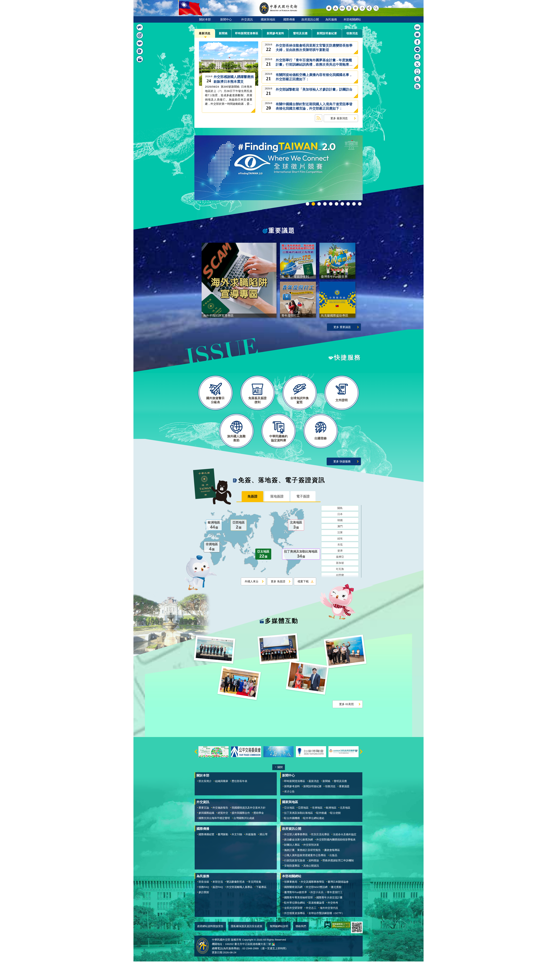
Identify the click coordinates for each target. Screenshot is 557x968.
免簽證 (252, 496)
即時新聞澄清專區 (246, 33)
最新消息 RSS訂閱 (318, 118)
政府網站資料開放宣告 (210, 926)
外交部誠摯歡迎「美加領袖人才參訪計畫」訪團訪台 (314, 91)
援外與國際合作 (241, 812)
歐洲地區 (214, 525)
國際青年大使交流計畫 (329, 897)
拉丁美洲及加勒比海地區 (301, 554)
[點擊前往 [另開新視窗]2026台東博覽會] (278, 751)
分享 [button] (369, 8)
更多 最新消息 (339, 118)
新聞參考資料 (275, 33)
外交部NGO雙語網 (317, 886)
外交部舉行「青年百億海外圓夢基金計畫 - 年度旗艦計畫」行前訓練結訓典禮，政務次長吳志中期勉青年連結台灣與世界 (314, 62)
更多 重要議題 (342, 326)
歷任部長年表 (239, 781)
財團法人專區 (292, 844)
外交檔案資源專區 (294, 913)
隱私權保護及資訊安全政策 (246, 926)
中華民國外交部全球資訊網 (278, 8)
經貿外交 (223, 812)
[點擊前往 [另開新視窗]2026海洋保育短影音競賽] (246, 751)
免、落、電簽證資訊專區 (359, 203)
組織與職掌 (221, 781)
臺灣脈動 (223, 834)
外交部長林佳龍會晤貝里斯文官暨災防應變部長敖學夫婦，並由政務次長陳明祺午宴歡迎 (314, 47)
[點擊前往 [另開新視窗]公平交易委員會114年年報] (213, 751)
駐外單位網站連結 (313, 818)
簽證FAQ (218, 886)
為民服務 (331, 19)
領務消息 (352, 33)
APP (417, 71)
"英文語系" (342, 8)
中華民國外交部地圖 (273, 944)
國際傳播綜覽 (206, 834)
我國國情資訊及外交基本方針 (249, 807)
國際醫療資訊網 (293, 886)
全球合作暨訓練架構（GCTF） (326, 913)
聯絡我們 (301, 926)
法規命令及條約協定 (344, 834)
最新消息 (204, 33)
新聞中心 (226, 19)
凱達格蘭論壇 (316, 902)
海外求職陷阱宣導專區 (342, 203)
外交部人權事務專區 (296, 834)
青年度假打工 (335, 892)
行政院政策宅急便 (294, 860)
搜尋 (376, 8)
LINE (417, 49)
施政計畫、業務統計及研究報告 (302, 849)
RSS (417, 86)
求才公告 (289, 791)
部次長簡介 (205, 781)
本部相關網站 (352, 19)
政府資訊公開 (310, 19)
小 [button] (362, 8)
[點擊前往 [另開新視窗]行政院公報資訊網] (343, 751)
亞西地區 (239, 525)
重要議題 (344, 786)
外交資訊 (247, 19)
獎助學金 (258, 812)
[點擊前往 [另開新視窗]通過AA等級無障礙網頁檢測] (340, 924)
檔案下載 (303, 581)
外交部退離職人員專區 (239, 886)
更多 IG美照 (346, 704)
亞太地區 (263, 554)
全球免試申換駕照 (354, 203)
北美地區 (296, 525)
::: (138, 19)
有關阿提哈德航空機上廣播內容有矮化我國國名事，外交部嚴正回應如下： (314, 77)
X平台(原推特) (417, 64)
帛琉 (340, 544)
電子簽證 (303, 496)
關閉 (280, 767)
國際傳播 (289, 19)
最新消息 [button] (139, 27)
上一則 (195, 751)
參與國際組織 (206, 812)
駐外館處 (321, 812)
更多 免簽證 (278, 581)
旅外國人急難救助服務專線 (417, 27)
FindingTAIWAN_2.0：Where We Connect (313, 203)
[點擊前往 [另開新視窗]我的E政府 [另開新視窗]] (327, 924)
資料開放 (314, 860)
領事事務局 (290, 881)
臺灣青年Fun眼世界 (295, 892)
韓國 (340, 520)
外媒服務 (251, 834)
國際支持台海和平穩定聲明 (214, 818)
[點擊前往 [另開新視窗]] (278, 168)
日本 (340, 514)
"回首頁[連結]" (329, 8)
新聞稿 (223, 33)
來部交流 (218, 881)
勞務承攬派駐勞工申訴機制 (338, 860)
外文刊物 (237, 834)
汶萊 (340, 532)
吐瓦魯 (340, 568)
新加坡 (340, 562)
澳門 (340, 526)
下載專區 (261, 886)
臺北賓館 (336, 886)
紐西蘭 (340, 575)
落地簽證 (277, 496)
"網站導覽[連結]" (335, 8)
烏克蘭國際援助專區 (348, 203)
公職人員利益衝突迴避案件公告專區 (305, 855)
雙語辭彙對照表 (235, 881)
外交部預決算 (311, 844)
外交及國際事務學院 (312, 881)
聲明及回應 (300, 33)
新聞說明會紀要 (327, 33)
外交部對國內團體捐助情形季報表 (336, 839)
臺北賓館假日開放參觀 (307, 203)
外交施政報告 (220, 807)
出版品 (333, 855)
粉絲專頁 (417, 42)
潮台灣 (263, 834)
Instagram (417, 57)
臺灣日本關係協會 (338, 881)
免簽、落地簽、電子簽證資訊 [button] (139, 51)
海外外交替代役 (329, 907)
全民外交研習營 (293, 907)
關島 (340, 507)
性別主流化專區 (320, 834)
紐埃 (340, 538)
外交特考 (333, 902)
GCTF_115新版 (319, 203)
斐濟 (340, 550)
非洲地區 (212, 546)
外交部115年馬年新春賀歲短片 (330, 203)
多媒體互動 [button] (139, 59)
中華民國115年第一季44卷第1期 (325, 203)
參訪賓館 (204, 892)
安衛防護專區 (292, 865)
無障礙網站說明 (279, 926)
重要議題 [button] (139, 35)
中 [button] (355, 8)
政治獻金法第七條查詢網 (298, 839)
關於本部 (205, 19)
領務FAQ (204, 886)
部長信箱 (417, 34)
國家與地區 (268, 19)
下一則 (361, 751)
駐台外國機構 (292, 818)
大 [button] (349, 8)
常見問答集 (254, 881)
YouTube (417, 79)
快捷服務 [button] (139, 43)
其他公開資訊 (311, 865)
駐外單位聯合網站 (294, 902)
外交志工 (311, 907)
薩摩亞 (340, 556)
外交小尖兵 (316, 892)
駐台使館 (335, 812)
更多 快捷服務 (342, 461)
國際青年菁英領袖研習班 (298, 897)
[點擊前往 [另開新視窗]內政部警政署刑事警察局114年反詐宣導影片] (311, 751)
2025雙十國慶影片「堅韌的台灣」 (336, 203)
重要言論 (204, 807)
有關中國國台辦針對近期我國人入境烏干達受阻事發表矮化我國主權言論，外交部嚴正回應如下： (314, 106)
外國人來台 (251, 581)
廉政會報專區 (332, 849)
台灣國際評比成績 (243, 818)
